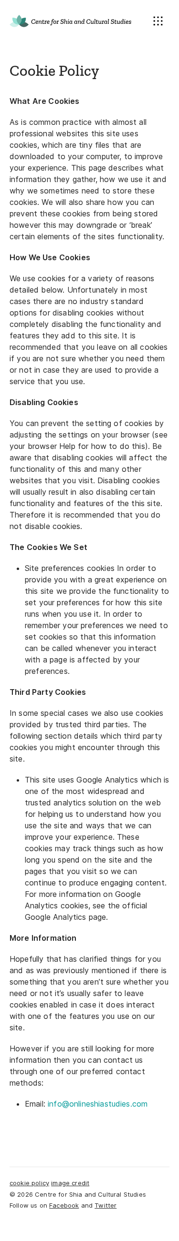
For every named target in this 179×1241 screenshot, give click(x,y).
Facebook (64, 1205)
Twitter (105, 1205)
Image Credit (70, 1183)
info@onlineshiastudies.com (97, 1104)
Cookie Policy (29, 1183)
